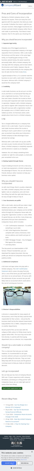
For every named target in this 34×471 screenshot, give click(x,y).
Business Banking (26, 438)
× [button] (32, 452)
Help (10, 436)
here (24, 72)
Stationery (17, 438)
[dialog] (17, 460)
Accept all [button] (8, 463)
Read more (24, 459)
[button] (17, 468)
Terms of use (13, 440)
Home (6, 436)
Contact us (21, 440)
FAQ (14, 436)
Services (18, 436)
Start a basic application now (12, 388)
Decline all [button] (25, 463)
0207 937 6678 (7, 1)
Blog (11, 438)
